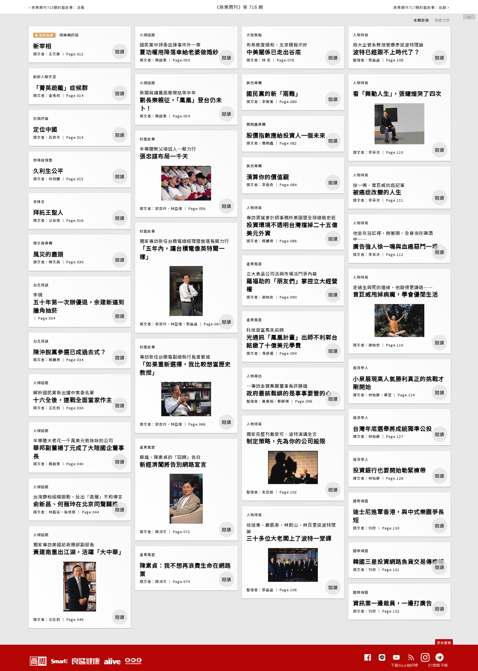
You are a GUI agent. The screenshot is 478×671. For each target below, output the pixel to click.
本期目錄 (421, 20)
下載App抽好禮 (404, 665)
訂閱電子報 (438, 665)
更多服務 (444, 642)
